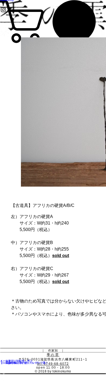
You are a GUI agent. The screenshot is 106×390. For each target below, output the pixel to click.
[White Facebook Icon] (53, 373)
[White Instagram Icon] (53, 381)
